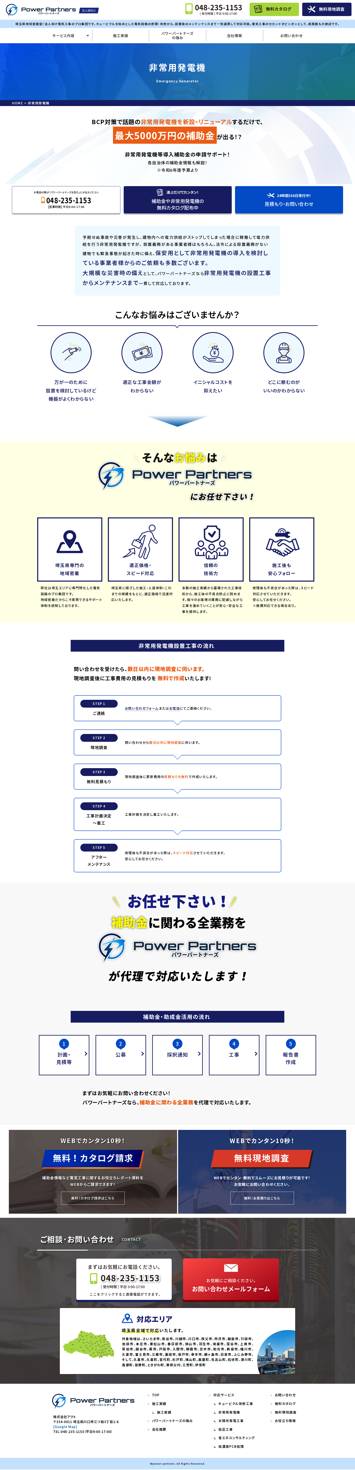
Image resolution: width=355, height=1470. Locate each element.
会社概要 (159, 1429)
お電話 (174, 708)
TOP (156, 1394)
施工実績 (120, 35)
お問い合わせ (291, 35)
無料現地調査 (286, 1412)
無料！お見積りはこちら (262, 1198)
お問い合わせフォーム (142, 708)
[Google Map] (65, 1426)
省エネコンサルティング (236, 1437)
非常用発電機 (229, 1412)
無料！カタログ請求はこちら (92, 1198)
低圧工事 (225, 1429)
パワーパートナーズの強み (177, 35)
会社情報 (234, 35)
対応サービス (223, 1394)
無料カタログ (285, 1403)
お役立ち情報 (285, 1420)
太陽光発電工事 (231, 1420)
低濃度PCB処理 (231, 1446)
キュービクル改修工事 (235, 1403)
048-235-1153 (72, 1431)
